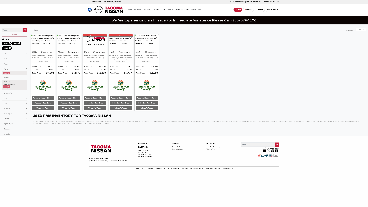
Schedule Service (178, 147)
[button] (90, 10)
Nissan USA (143, 144)
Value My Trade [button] (43, 108)
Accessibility (150, 168)
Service (175, 144)
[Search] (25, 30)
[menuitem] (15, 73)
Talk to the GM (272, 10)
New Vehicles (143, 150)
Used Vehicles (143, 152)
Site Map (174, 168)
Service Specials (177, 149)
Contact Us (138, 168)
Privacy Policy (163, 168)
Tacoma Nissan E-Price (43, 98)
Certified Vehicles (144, 154)
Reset (14, 35)
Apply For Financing (213, 147)
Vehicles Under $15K (145, 156)
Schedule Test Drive (43, 103)
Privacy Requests (187, 168)
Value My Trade (211, 149)
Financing (210, 144)
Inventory (143, 147)
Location (249, 10)
